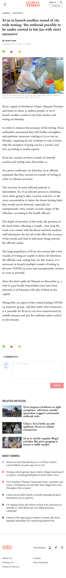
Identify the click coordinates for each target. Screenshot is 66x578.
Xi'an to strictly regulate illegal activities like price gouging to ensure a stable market (40, 441)
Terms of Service (10, 566)
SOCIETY (18, 13)
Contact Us (8, 562)
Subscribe (56, 6)
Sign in (52, 2)
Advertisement (40, 562)
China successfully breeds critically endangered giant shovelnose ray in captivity (33, 496)
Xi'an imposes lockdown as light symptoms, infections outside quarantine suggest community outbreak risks (42, 411)
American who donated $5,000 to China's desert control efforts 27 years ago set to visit (31, 464)
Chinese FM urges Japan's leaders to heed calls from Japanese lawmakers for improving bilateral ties (33, 519)
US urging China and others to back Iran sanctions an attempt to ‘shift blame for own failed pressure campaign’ (34, 507)
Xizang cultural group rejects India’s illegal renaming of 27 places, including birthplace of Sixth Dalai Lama (35, 473)
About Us (7, 558)
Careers (37, 558)
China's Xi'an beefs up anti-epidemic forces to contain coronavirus (39, 426)
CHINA (6, 13)
